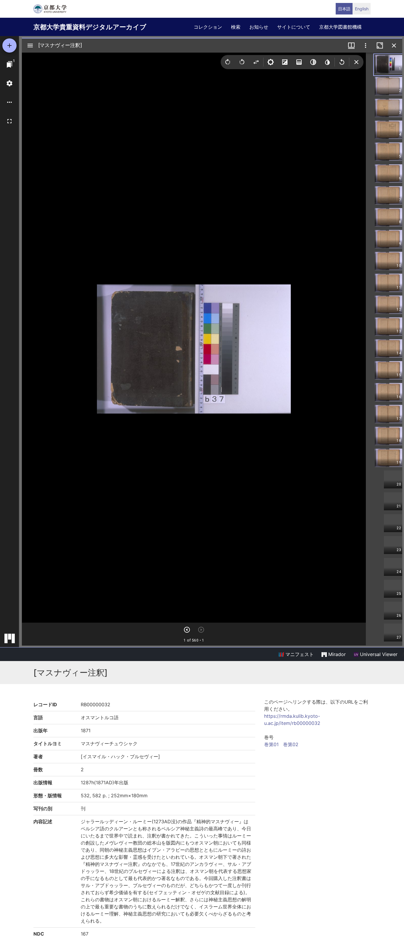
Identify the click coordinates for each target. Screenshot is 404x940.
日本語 (344, 8)
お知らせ (258, 27)
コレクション (208, 27)
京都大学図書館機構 (340, 27)
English (362, 8)
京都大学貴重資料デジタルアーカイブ (89, 27)
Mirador (336, 654)
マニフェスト (299, 654)
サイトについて (293, 27)
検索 (235, 27)
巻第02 (290, 744)
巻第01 (271, 744)
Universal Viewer (377, 654)
